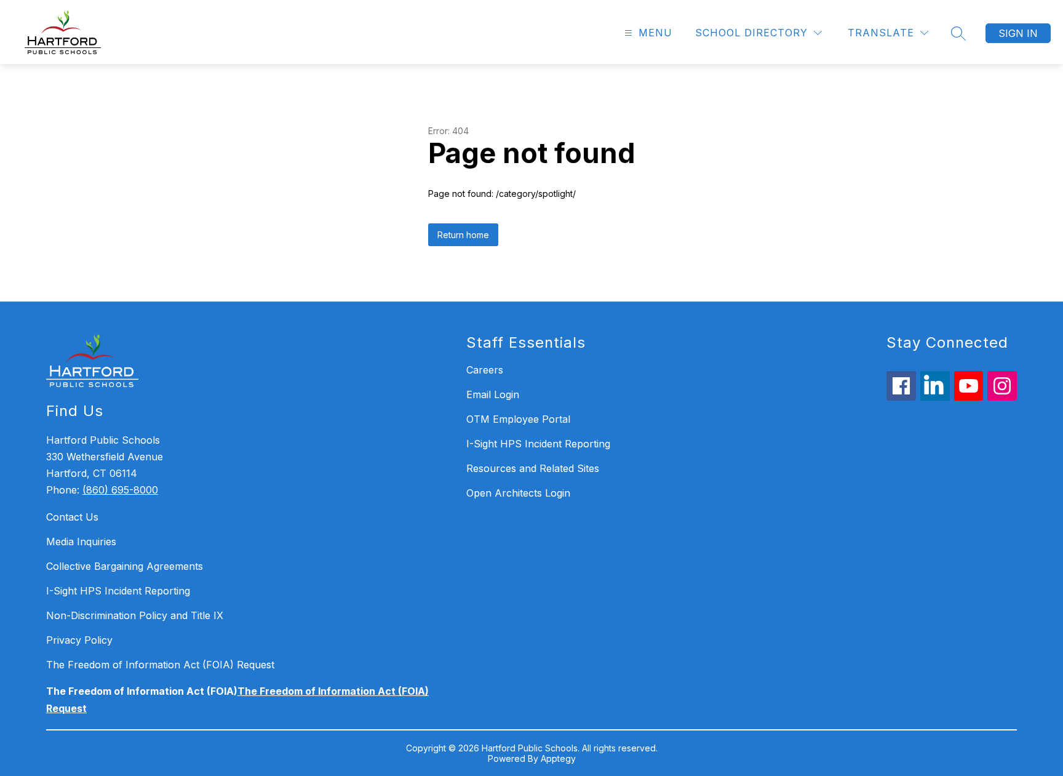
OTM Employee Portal (518, 419)
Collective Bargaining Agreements (124, 566)
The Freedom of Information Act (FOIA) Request (160, 664)
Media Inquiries (81, 541)
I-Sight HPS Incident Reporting (118, 591)
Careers (484, 370)
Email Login (492, 394)
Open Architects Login (518, 493)
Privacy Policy (79, 640)
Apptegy (558, 758)
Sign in (1018, 33)
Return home (463, 235)
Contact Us (72, 517)
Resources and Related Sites (532, 468)
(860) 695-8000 (120, 490)
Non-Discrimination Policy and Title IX (134, 615)
